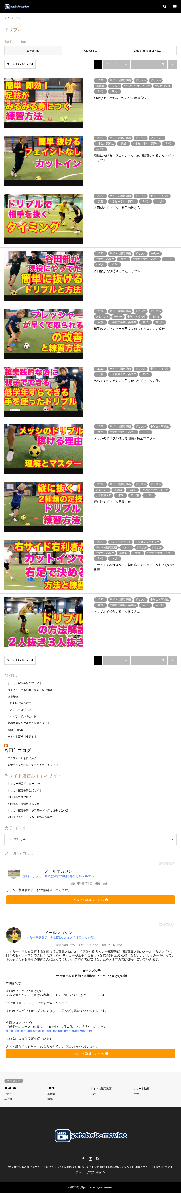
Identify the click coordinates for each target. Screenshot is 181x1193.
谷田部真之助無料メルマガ (23, 803)
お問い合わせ (15, 729)
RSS (97, 1158)
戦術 (50, 1099)
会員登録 (13, 696)
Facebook (83, 1158)
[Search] (164, 6)
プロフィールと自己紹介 (22, 758)
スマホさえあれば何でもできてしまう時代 (33, 765)
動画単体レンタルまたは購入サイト (29, 723)
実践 (93, 1093)
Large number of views (147, 50)
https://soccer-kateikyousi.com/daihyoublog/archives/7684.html (49, 1030)
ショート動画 (141, 1088)
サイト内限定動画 (101, 1088)
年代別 (8, 1099)
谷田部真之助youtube (81, 1187)
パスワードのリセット (23, 716)
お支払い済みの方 (20, 702)
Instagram (90, 1158)
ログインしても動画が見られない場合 (30, 690)
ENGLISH (10, 1088)
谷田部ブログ (17, 750)
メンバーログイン (20, 709)
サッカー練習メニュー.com (24, 783)
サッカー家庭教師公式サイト (25, 683)
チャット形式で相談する (22, 736)
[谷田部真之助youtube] (16, 6)
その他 (8, 1093)
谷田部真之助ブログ (19, 797)
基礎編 (51, 1093)
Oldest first (90, 50)
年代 (136, 1093)
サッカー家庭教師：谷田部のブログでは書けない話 (38, 810)
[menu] (174, 6)
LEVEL (51, 1088)
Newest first (33, 50)
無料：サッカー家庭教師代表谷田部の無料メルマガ (58, 876)
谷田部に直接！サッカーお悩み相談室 (30, 817)
